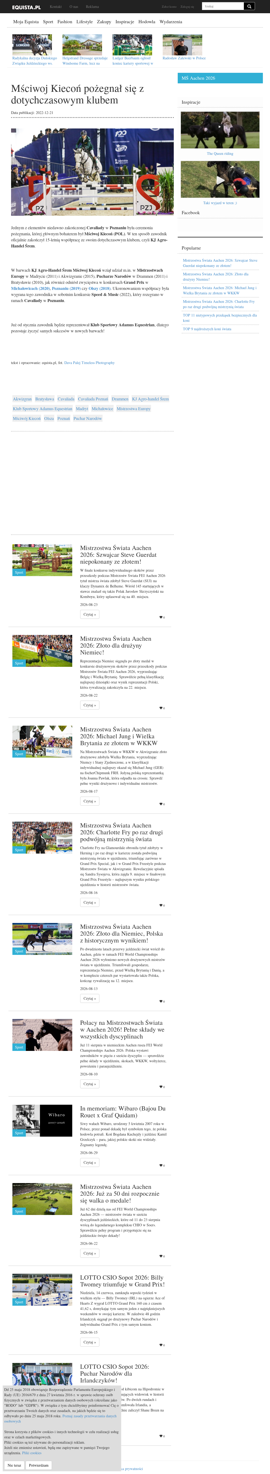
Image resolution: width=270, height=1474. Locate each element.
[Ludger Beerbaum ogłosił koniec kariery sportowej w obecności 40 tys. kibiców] (132, 44)
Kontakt (56, 6)
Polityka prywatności (127, 1468)
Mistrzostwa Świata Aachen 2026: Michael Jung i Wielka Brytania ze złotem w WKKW (119, 736)
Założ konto (169, 6)
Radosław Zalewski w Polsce (184, 57)
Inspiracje (124, 21)
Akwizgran (22, 398)
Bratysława (44, 398)
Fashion (64, 21)
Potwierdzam (39, 1465)
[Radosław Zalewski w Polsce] (182, 44)
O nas (74, 6)
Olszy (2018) (99, 288)
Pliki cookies (31, 1452)
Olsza (49, 418)
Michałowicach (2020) (30, 288)
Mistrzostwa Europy (134, 408)
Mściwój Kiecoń (27, 418)
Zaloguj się (187, 6)
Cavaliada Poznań (93, 398)
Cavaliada (66, 398)
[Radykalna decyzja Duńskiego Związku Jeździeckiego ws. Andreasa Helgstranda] (32, 44)
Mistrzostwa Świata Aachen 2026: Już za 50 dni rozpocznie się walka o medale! (120, 1193)
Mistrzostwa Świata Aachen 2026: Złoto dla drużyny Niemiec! (115, 645)
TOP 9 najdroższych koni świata (207, 328)
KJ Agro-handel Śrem (150, 398)
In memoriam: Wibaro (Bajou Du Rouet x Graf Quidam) (123, 1111)
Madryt (82, 408)
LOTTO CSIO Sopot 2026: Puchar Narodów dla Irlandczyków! (114, 1373)
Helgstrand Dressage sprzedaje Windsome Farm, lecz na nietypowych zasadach (85, 63)
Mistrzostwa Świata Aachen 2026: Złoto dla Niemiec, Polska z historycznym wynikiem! (121, 933)
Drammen (120, 398)
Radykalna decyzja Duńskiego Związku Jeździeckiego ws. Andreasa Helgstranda (34, 63)
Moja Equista (26, 21)
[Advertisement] (92, 476)
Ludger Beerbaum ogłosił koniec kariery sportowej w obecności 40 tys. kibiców (133, 63)
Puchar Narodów (88, 418)
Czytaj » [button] (90, 614)
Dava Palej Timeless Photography (89, 362)
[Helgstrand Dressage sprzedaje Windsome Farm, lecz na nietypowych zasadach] (82, 44)
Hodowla (146, 21)
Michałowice (102, 408)
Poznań (63, 418)
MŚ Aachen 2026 (198, 78)
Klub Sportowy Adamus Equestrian (42, 408)
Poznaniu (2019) (66, 288)
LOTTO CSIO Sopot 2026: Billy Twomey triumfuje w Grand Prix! (122, 1280)
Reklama (92, 6)
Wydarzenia (171, 21)
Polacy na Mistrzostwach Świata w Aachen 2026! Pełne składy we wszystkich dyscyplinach (122, 1029)
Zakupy (104, 21)
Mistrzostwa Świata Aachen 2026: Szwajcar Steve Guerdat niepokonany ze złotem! (118, 554)
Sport (48, 21)
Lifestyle (84, 21)
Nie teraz (14, 1465)
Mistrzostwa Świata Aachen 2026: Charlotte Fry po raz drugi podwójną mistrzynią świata (121, 832)
